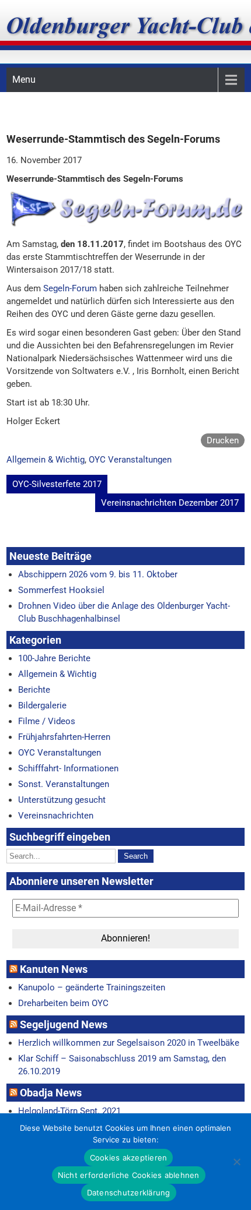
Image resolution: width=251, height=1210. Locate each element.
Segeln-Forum (70, 288)
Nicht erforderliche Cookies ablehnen (129, 1175)
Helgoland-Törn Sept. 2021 (69, 1111)
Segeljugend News (63, 1024)
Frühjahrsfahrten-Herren (64, 737)
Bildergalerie (42, 705)
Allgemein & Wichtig (45, 459)
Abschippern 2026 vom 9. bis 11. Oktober (97, 574)
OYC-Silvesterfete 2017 (57, 484)
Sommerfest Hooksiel (61, 590)
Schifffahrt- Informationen (68, 768)
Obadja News (51, 1092)
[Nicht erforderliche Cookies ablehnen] (236, 1161)
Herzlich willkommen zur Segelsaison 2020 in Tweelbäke (128, 1043)
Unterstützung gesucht (62, 800)
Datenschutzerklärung (128, 1192)
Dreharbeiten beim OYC (63, 1003)
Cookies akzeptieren (129, 1157)
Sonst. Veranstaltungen (63, 784)
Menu (24, 79)
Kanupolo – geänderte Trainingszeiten (91, 987)
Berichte (34, 690)
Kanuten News (54, 969)
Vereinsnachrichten (55, 815)
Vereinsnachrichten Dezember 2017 (170, 503)
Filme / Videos (46, 721)
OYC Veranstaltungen (130, 459)
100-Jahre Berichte (54, 658)
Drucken (223, 440)
